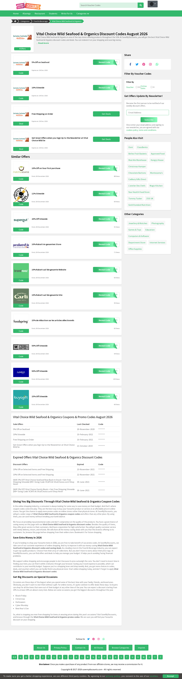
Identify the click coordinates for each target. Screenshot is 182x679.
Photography (157, 223)
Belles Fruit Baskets (137, 153)
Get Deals (106, 113)
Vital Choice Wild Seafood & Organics (66, 21)
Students (53, 13)
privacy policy (113, 676)
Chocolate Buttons (137, 172)
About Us (41, 647)
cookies (154, 676)
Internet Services (157, 242)
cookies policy (132, 130)
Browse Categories (120, 647)
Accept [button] (170, 676)
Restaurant (40, 13)
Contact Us (80, 647)
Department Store (136, 242)
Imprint (141, 647)
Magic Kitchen (156, 185)
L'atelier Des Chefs (136, 185)
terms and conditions (147, 130)
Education (150, 229)
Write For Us (66, 13)
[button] (153, 4)
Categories (81, 13)
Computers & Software (138, 236)
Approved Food (158, 153)
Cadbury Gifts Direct (137, 179)
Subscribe (149, 119)
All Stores (98, 647)
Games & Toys (134, 229)
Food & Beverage (41, 21)
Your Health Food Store (138, 192)
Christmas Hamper (137, 166)
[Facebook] (130, 64)
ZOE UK (149, 198)
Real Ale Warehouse (137, 160)
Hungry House (157, 160)
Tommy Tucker (135, 198)
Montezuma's (156, 172)
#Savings (27, 13)
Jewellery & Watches (137, 223)
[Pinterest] (143, 64)
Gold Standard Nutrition (139, 205)
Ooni (130, 147)
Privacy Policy (60, 647)
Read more (43, 43)
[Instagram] (150, 64)
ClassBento (142, 147)
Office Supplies (135, 249)
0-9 (14, 657)
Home (16, 13)
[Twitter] (137, 64)
